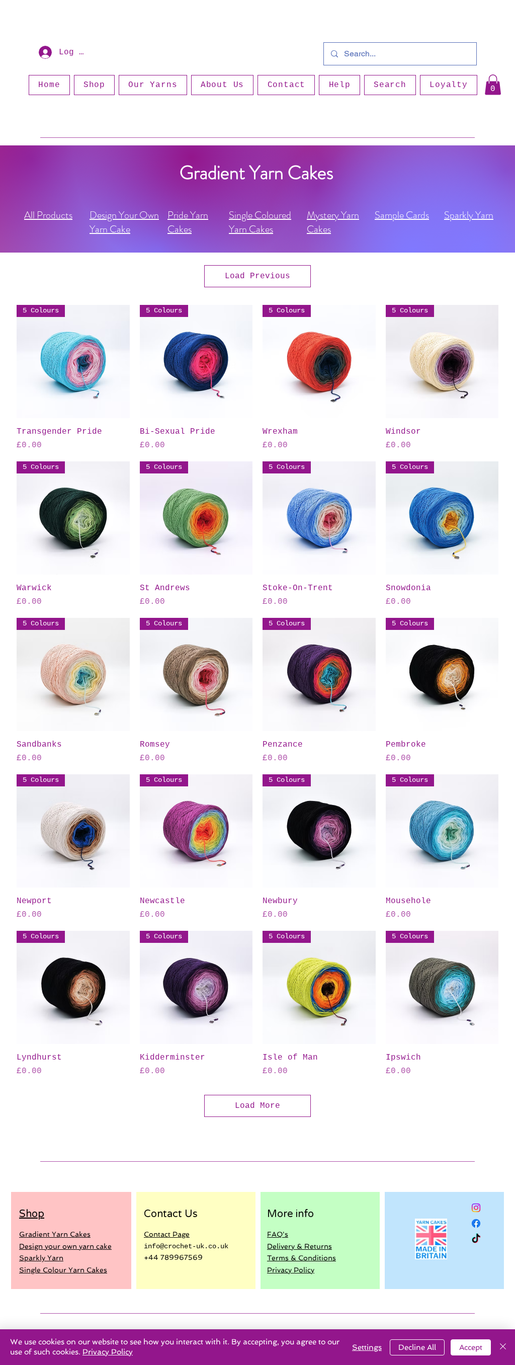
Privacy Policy (107, 1351)
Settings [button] (367, 1347)
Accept (470, 1347)
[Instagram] (476, 1208)
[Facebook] (476, 1223)
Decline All (417, 1347)
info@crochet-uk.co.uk (186, 1246)
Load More (257, 1105)
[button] (492, 84)
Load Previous (257, 276)
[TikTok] (476, 1239)
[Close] (503, 1347)
